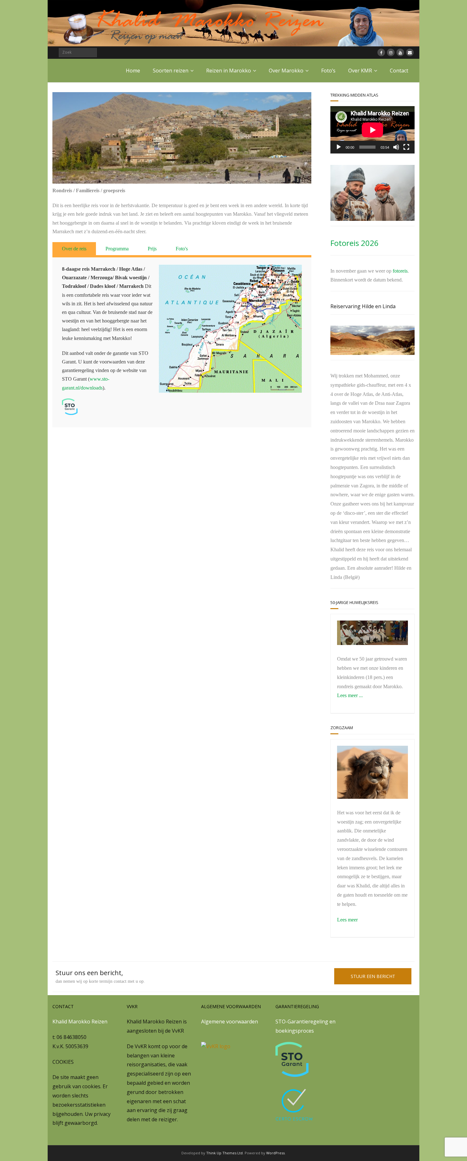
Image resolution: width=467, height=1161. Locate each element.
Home (133, 70)
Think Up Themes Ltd (224, 1153)
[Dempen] (396, 147)
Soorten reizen (170, 70)
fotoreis (400, 271)
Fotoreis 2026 (354, 243)
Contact (399, 70)
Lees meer (347, 919)
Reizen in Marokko (228, 70)
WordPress (275, 1153)
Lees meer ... (350, 695)
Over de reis (74, 248)
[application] (372, 129)
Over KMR (360, 70)
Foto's (182, 248)
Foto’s (328, 70)
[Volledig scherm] (406, 147)
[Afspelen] (338, 147)
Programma (117, 248)
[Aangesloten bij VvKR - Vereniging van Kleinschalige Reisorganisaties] (215, 1046)
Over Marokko (286, 70)
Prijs (152, 248)
